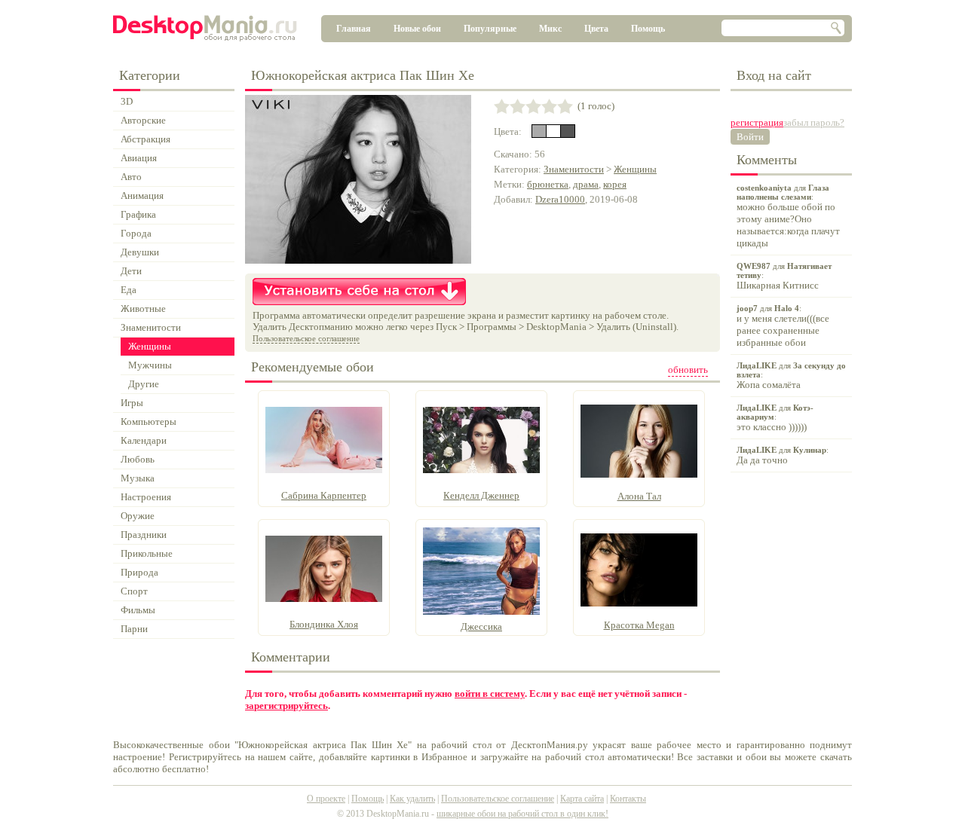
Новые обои (417, 28)
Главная (353, 28)
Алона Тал (639, 496)
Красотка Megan (639, 625)
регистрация (757, 122)
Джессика (481, 626)
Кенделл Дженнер (481, 495)
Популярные (490, 28)
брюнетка (547, 184)
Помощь (648, 28)
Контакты (628, 798)
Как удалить (412, 798)
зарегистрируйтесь (286, 705)
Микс (550, 28)
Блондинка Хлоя (324, 624)
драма (586, 184)
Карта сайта (582, 798)
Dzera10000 (560, 199)
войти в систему (490, 693)
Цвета (596, 28)
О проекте (326, 798)
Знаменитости (574, 169)
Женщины (635, 169)
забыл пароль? (813, 122)
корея (614, 184)
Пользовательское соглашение (306, 338)
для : (788, 216)
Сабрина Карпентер (323, 495)
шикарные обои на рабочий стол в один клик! (522, 813)
